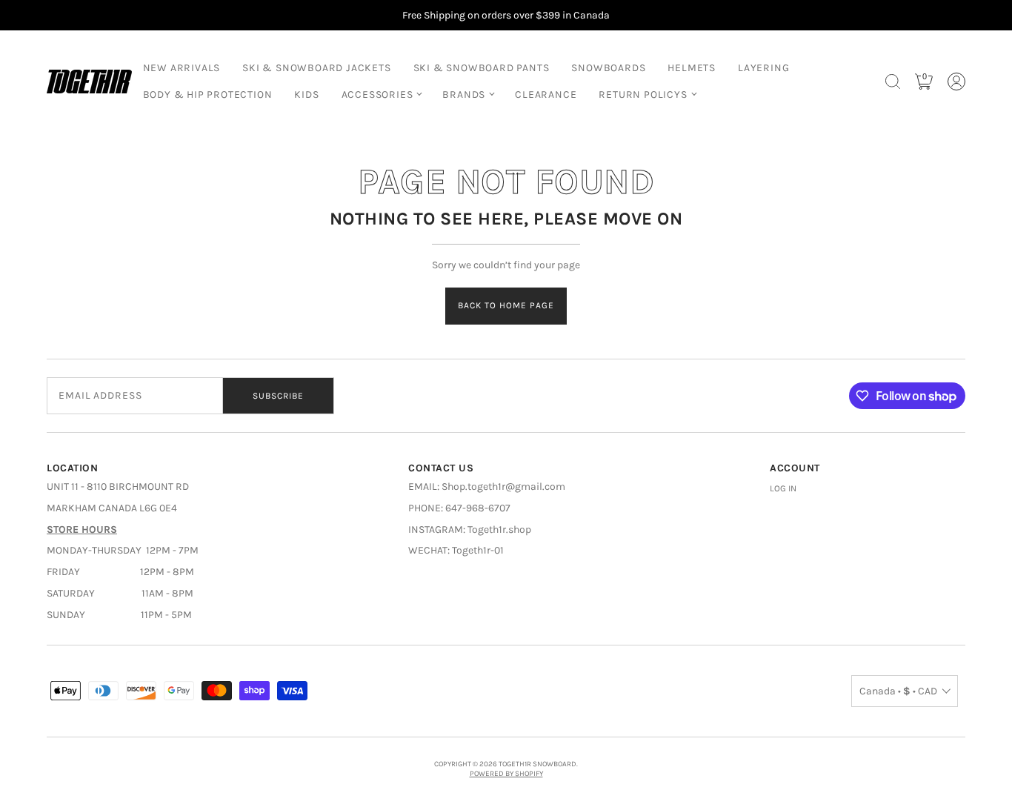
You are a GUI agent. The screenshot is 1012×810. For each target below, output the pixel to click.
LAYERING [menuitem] (763, 68)
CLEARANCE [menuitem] (545, 94)
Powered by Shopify (506, 773)
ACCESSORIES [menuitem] (377, 94)
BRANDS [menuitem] (463, 94)
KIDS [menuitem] (306, 94)
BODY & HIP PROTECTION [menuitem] (208, 94)
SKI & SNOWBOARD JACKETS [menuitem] (316, 68)
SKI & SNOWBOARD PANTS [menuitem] (481, 68)
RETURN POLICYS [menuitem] (643, 94)
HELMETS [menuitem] (692, 68)
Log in (783, 488)
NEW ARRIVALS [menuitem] (182, 68)
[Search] (893, 81)
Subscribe (278, 396)
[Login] (956, 81)
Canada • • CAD (898, 691)
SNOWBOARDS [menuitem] (608, 68)
